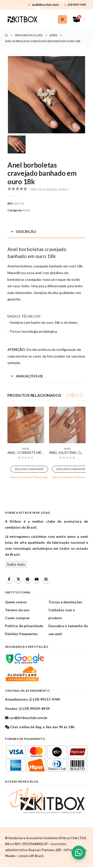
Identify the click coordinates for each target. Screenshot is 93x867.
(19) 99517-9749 (77, 4)
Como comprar (17, 618)
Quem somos (16, 602)
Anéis (26, 210)
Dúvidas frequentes (21, 634)
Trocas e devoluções (65, 602)
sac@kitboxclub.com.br (46, 4)
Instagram (46, 579)
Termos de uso (17, 610)
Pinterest (27, 579)
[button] (62, 19)
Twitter (18, 579)
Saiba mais (16, 564)
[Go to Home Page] (6, 35)
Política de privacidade (24, 626)
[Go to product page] (25, 425)
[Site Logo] (22, 19)
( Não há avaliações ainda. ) (49, 189)
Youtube (36, 579)
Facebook (9, 579)
